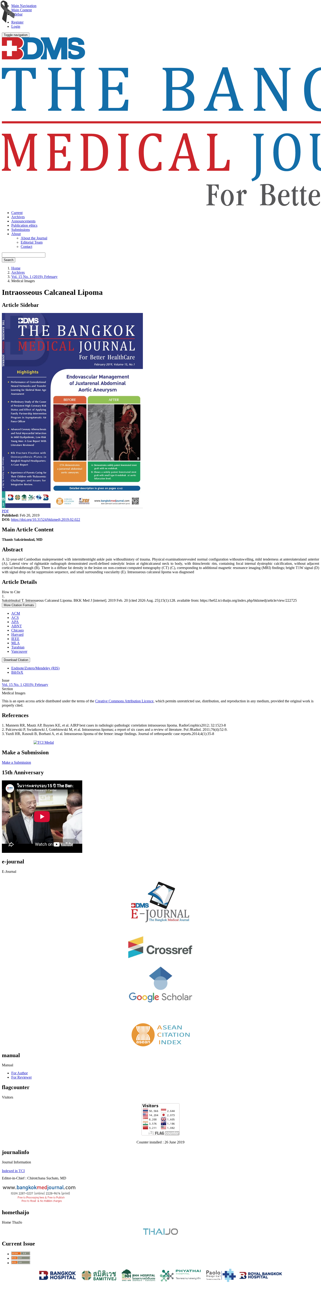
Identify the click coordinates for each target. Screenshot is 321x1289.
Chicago (17, 630)
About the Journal (34, 238)
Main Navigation (23, 6)
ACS (15, 618)
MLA (15, 643)
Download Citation (16, 660)
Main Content (21, 10)
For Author (19, 1073)
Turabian (17, 647)
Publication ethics (24, 225)
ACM (15, 613)
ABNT (16, 626)
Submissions (20, 230)
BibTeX (17, 672)
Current (17, 213)
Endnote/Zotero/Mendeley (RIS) (35, 668)
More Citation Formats (19, 605)
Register (17, 22)
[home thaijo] (160, 1234)
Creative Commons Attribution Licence (124, 701)
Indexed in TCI (13, 1171)
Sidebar (17, 14)
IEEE (15, 639)
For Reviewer (21, 1077)
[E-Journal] (160, 927)
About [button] (16, 234)
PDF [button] (5, 511)
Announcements (23, 221)
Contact (26, 247)
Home (15, 268)
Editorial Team (32, 242)
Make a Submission (16, 762)
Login (15, 26)
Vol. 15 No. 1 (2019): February (34, 277)
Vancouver (19, 651)
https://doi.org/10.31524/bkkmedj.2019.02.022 (45, 520)
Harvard (17, 635)
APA (15, 622)
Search (8, 260)
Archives (18, 217)
